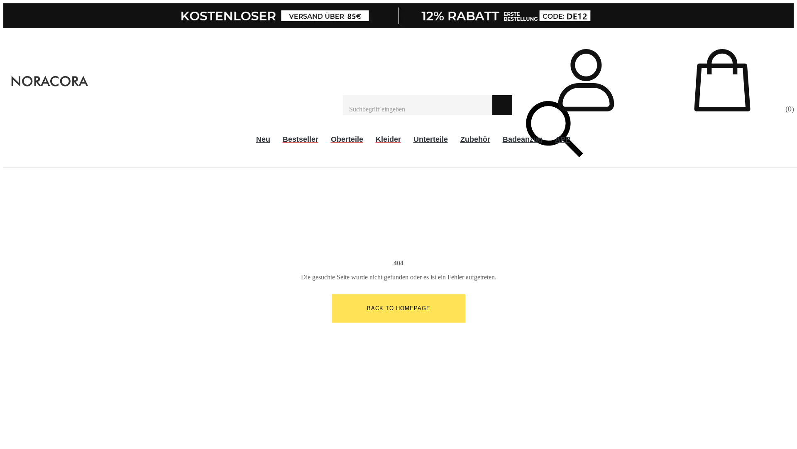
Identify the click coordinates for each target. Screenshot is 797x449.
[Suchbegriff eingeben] (417, 105)
